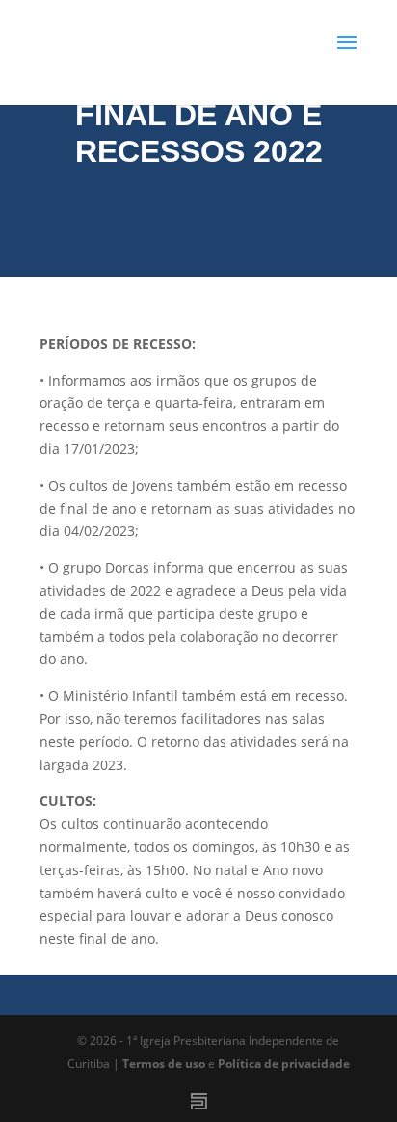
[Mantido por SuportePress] (199, 1101)
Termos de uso (163, 1063)
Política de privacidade (284, 1063)
